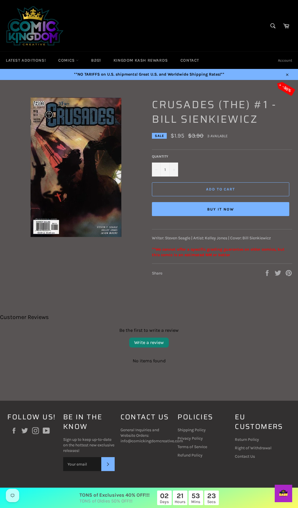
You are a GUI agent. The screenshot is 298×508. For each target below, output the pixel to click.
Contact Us (245, 456)
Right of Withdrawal (253, 447)
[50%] (76, 235)
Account (285, 60)
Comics (67, 60)
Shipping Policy (192, 429)
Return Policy (247, 439)
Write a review (149, 342)
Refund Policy (190, 455)
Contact (189, 60)
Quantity (160, 156)
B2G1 (96, 60)
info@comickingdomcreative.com (151, 441)
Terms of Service (192, 446)
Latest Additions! (26, 60)
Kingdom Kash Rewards (140, 60)
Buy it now (220, 209)
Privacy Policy (190, 438)
